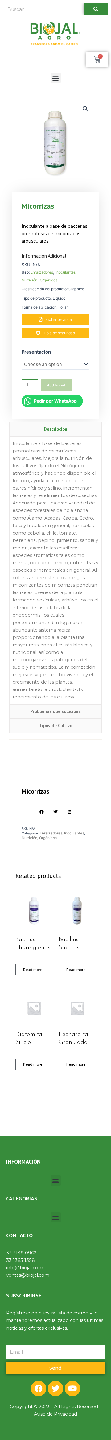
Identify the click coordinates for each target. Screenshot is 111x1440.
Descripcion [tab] (55, 429)
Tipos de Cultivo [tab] (55, 726)
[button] (56, 78)
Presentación (36, 352)
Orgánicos (48, 280)
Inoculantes (66, 272)
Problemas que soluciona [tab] (55, 711)
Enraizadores (42, 272)
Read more (32, 969)
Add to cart (56, 385)
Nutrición (29, 280)
